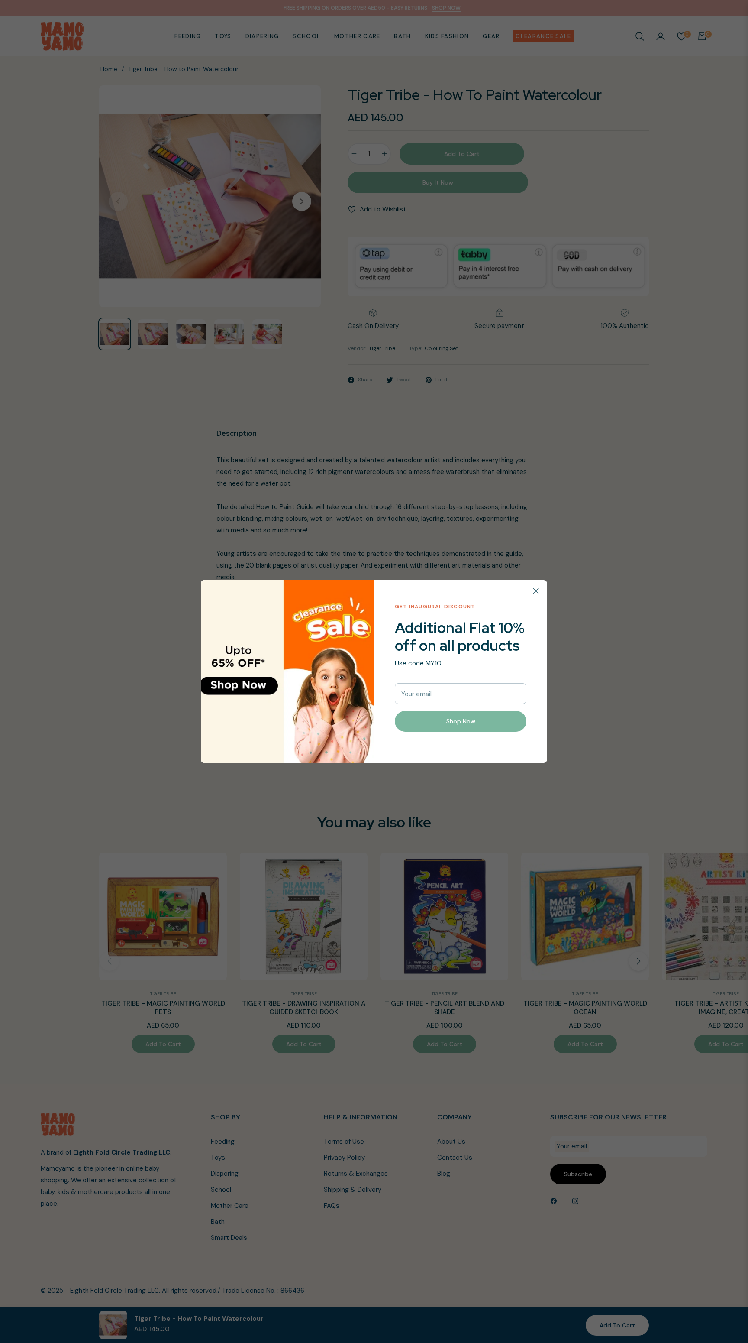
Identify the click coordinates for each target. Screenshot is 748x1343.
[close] (536, 591)
